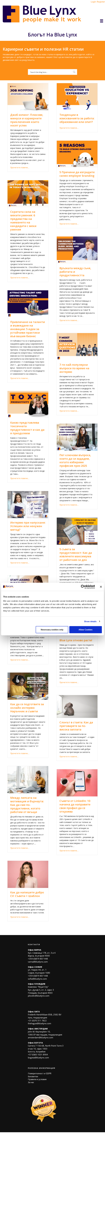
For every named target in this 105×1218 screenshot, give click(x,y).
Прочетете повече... (19, 167)
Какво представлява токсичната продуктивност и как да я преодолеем (27, 428)
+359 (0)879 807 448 (38, 958)
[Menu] (101, 20)
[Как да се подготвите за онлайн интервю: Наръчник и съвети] (28, 686)
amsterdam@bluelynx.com (40, 1037)
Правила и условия (37, 1079)
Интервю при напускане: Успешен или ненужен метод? (28, 526)
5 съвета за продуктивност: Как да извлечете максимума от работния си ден (75, 554)
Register (101, 1)
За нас (31, 1082)
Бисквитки (33, 1076)
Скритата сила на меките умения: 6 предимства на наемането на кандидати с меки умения (23, 220)
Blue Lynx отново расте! (75, 640)
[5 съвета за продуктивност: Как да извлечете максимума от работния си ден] (77, 531)
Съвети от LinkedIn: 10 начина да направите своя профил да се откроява (74, 806)
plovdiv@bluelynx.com (38, 995)
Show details (90, 621)
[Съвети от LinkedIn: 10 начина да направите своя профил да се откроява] (77, 782)
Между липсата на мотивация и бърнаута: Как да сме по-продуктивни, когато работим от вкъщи (27, 805)
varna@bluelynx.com (38, 961)
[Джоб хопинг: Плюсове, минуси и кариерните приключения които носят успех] (28, 96)
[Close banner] (101, 587)
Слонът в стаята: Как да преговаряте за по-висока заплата (76, 726)
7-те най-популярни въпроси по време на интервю (74, 368)
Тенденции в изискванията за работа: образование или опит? (76, 118)
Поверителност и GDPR (39, 1073)
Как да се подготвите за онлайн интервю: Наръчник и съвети (27, 707)
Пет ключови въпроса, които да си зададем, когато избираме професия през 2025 (75, 460)
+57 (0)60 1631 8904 (38, 1054)
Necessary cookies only (52, 629)
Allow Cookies (85, 629)
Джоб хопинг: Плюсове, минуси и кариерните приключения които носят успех (26, 120)
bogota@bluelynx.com (38, 1057)
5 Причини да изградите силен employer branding (77, 174)
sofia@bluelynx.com (37, 978)
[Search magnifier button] (74, 72)
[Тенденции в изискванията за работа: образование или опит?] (77, 96)
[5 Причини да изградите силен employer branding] (77, 154)
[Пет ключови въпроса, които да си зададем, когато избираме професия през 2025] (77, 437)
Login (93, 1)
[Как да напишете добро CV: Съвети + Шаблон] (28, 874)
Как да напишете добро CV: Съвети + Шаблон (27, 894)
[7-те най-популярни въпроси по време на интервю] (77, 346)
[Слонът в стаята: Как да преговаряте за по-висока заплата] (77, 706)
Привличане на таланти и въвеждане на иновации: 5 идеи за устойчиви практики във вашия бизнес (27, 329)
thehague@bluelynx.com (39, 1023)
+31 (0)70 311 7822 (37, 1020)
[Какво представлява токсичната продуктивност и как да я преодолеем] (28, 404)
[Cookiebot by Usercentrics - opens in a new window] (83, 587)
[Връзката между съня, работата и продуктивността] (77, 250)
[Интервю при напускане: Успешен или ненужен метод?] (28, 504)
